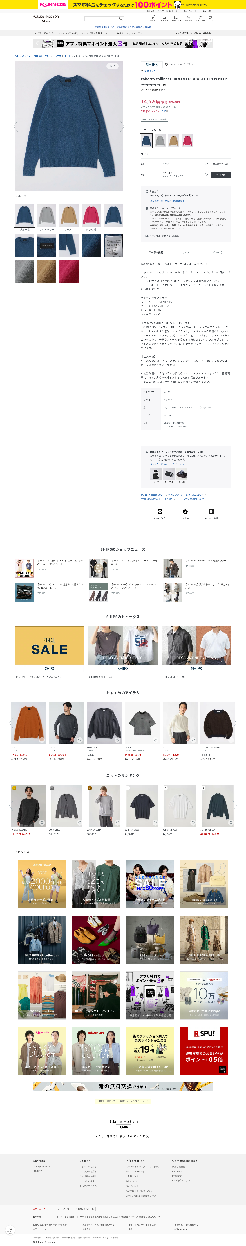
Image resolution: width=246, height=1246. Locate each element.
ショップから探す (88, 1171)
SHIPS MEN (150, 71)
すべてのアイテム (88, 1186)
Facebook (177, 1171)
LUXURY (37, 1171)
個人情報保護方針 (51, 1237)
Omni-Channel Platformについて (142, 1195)
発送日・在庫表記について (153, 494)
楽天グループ (190, 11)
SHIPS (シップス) (42, 56)
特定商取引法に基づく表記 (139, 1191)
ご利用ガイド (132, 1176)
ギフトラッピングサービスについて (167, 464)
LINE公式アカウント (182, 1180)
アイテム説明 (156, 252)
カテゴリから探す (88, 1176)
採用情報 (114, 1237)
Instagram (177, 1176)
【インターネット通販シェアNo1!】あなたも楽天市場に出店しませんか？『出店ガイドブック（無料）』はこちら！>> (107, 1216)
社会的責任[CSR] (100, 1237)
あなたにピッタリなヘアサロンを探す (50, 1225)
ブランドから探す (88, 1166)
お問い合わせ (132, 1181)
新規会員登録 (178, 1166)
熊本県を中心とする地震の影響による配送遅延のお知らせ (123, 27)
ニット (68, 56)
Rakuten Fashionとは (136, 1171)
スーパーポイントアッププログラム (143, 1166)
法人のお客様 (132, 1186)
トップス (57, 56)
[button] (69, 126)
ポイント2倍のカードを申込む (142, 1225)
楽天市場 (207, 11)
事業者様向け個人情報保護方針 (76, 1237)
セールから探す (87, 1181)
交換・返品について (195, 494)
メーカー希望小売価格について (190, 499)
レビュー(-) (216, 252)
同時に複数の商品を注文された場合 (157, 499)
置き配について (175, 494)
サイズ (185, 252)
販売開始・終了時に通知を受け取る (167, 200)
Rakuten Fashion (22, 56)
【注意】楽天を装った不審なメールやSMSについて (123, 1101)
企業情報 (37, 1237)
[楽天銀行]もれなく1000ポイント (163, 11)
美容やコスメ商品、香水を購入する (98, 1225)
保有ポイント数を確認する (186, 1225)
